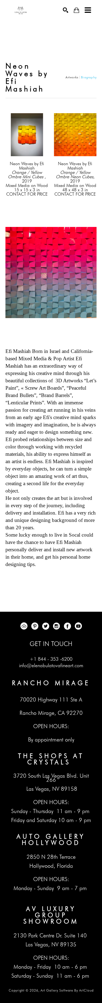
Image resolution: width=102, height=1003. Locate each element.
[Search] (65, 10)
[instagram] (56, 626)
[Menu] (88, 10)
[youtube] (78, 626)
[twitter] (45, 626)
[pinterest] (34, 626)
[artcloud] (23, 626)
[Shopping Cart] (76, 10)
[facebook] (67, 626)
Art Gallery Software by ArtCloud (67, 990)
